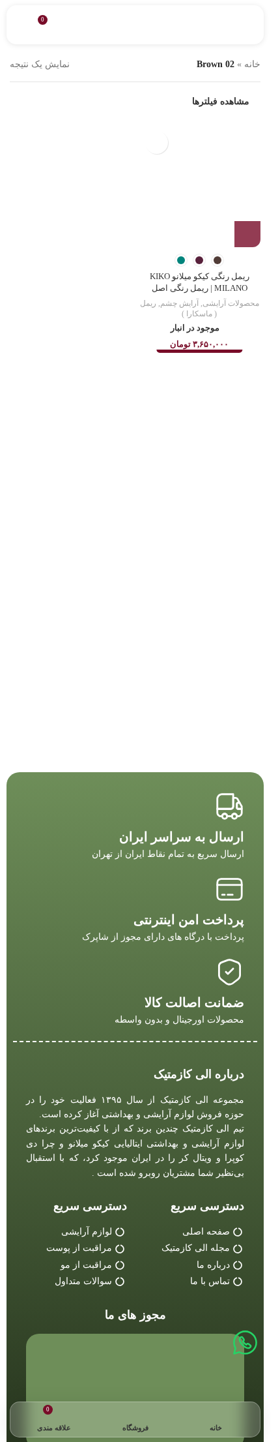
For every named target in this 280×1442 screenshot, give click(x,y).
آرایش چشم (179, 303)
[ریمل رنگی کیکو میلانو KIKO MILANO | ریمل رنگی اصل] (200, 186)
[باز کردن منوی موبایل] (248, 25)
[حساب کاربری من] (21, 25)
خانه (252, 64)
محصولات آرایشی (231, 303)
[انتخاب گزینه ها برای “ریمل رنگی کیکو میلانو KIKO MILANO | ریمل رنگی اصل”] (247, 234)
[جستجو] (72, 25)
